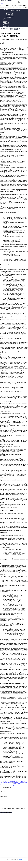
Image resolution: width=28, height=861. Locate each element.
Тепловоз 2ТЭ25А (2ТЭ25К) (13, 10)
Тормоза (5, 19)
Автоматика (6, 23)
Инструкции (6, 22)
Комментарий (3, 796)
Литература (6, 26)
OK (20, 859)
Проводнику (6, 24)
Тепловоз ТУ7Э (9, 14)
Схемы (4, 18)
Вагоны (5, 21)
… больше (8, 17)
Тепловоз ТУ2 (9, 12)
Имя (1, 791)
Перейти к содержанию (6, 0)
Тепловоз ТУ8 (9, 13)
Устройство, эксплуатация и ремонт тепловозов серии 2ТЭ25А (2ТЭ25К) (13, 783)
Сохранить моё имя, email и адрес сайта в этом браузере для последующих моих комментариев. (12, 809)
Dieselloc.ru (2, 3)
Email (2, 794)
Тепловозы (5, 9)
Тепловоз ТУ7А (9, 16)
